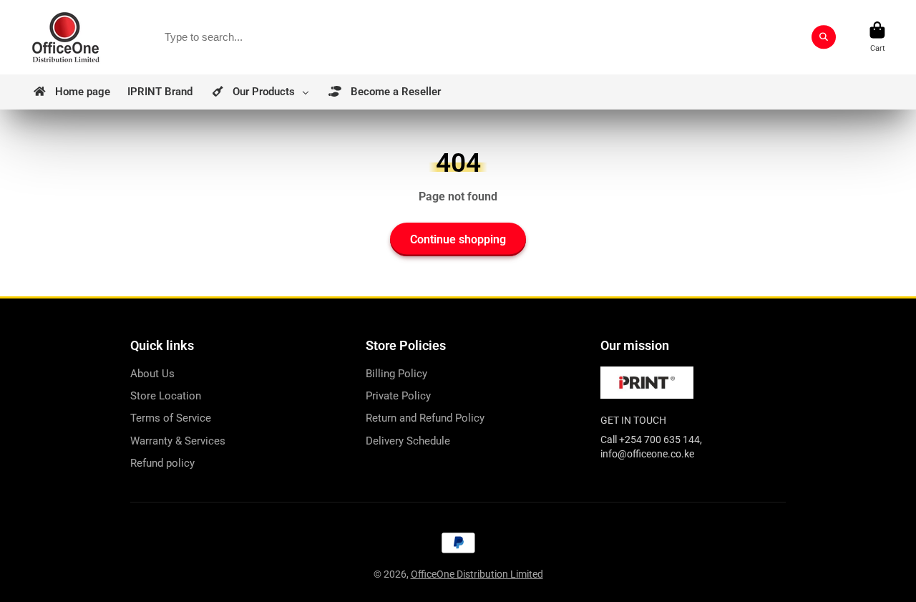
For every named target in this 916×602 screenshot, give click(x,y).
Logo (66, 37)
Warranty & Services (177, 440)
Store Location (165, 395)
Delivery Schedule (408, 440)
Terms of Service (170, 418)
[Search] (824, 37)
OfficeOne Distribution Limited (477, 574)
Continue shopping (458, 239)
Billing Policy (396, 373)
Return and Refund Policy (425, 418)
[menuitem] (71, 92)
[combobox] (495, 37)
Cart (877, 36)
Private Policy (398, 395)
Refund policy (162, 463)
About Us (152, 373)
